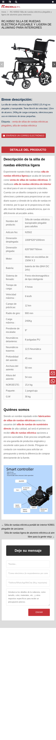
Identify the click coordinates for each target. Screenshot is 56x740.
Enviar (39, 612)
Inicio (3, 12)
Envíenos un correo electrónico (25, 135)
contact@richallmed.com (33, 373)
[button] (54, 64)
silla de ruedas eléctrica (25, 125)
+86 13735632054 (33, 381)
